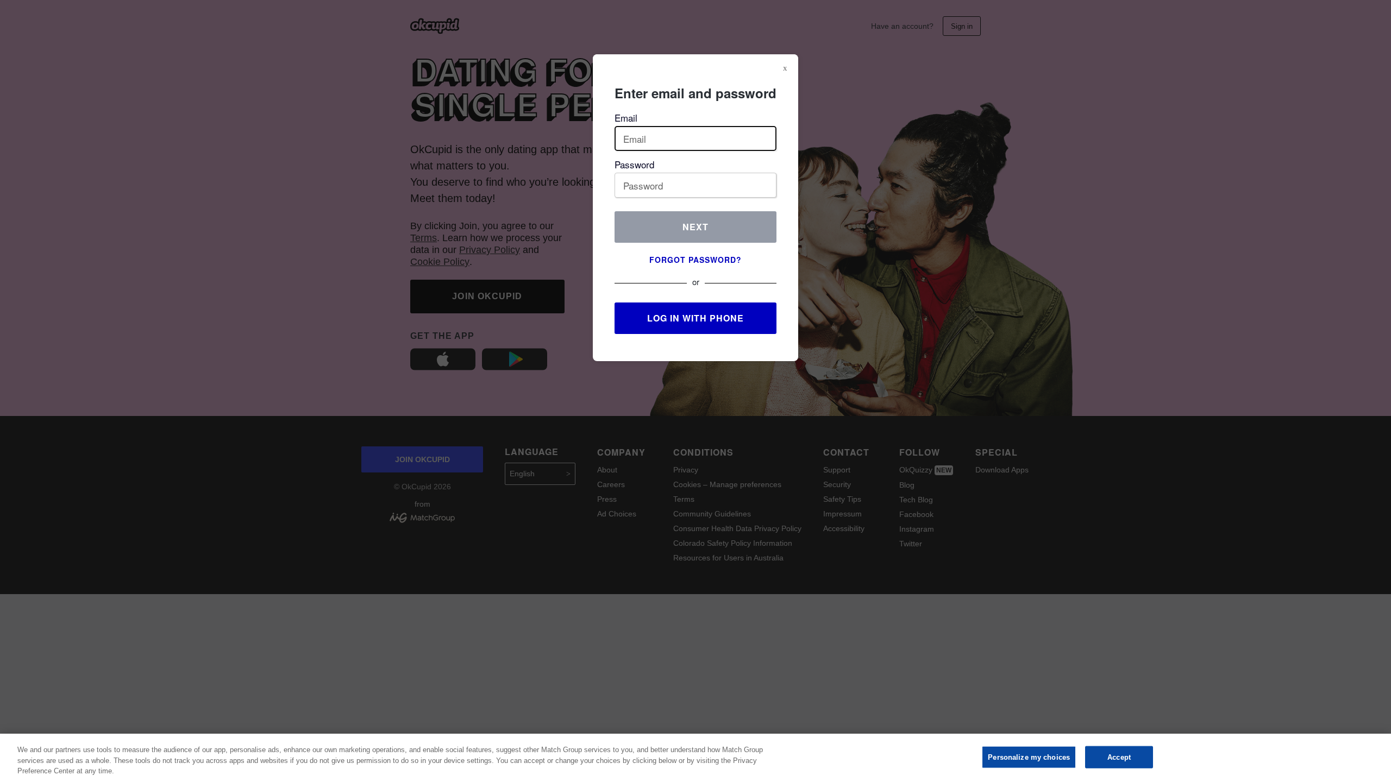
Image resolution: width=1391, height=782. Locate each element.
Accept (1119, 757)
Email (626, 117)
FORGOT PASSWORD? (695, 259)
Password (634, 164)
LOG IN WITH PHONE (695, 318)
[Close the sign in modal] (785, 67)
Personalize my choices (1029, 757)
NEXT (695, 226)
